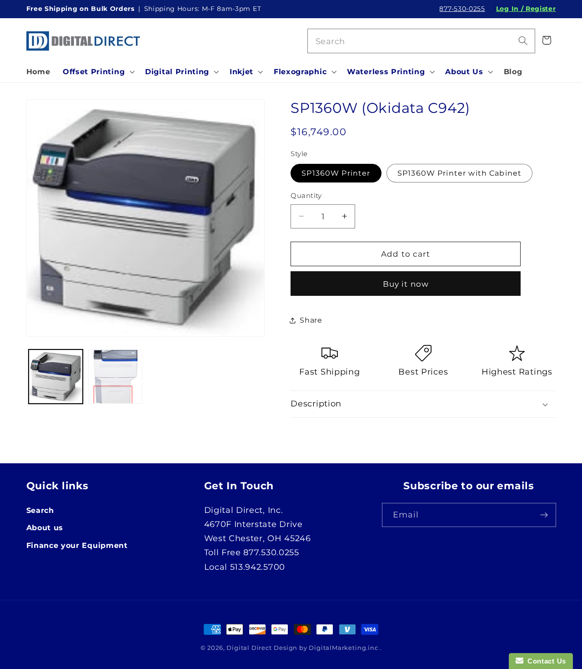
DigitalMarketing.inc (344, 647)
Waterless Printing (386, 71)
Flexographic (300, 71)
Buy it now (406, 284)
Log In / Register (526, 9)
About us (45, 527)
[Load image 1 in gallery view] (56, 377)
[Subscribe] (544, 515)
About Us (464, 71)
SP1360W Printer (335, 172)
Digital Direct (248, 647)
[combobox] (421, 41)
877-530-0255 (462, 9)
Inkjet (241, 71)
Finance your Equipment (77, 545)
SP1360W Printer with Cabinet (459, 172)
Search (40, 510)
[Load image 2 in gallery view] (115, 377)
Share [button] (311, 319)
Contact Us (544, 661)
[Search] (523, 40)
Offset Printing (94, 71)
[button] (97, 71)
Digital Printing (177, 71)
